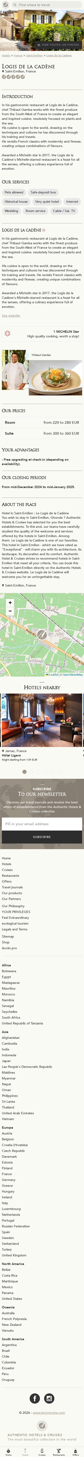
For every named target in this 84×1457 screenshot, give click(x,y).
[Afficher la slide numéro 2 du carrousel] (31, 771)
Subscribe (42, 837)
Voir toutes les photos (60, 45)
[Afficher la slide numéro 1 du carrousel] (24, 771)
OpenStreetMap (73, 674)
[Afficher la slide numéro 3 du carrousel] (38, 771)
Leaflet (53, 674)
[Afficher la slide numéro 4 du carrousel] (45, 771)
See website (11, 315)
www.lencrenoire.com (49, 1413)
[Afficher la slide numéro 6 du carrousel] (59, 771)
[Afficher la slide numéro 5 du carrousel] (52, 771)
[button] (42, 634)
